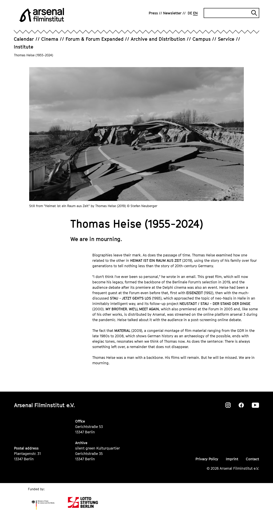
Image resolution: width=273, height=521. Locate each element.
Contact (252, 459)
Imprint (232, 459)
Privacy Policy (206, 459)
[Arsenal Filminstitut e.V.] (42, 15)
